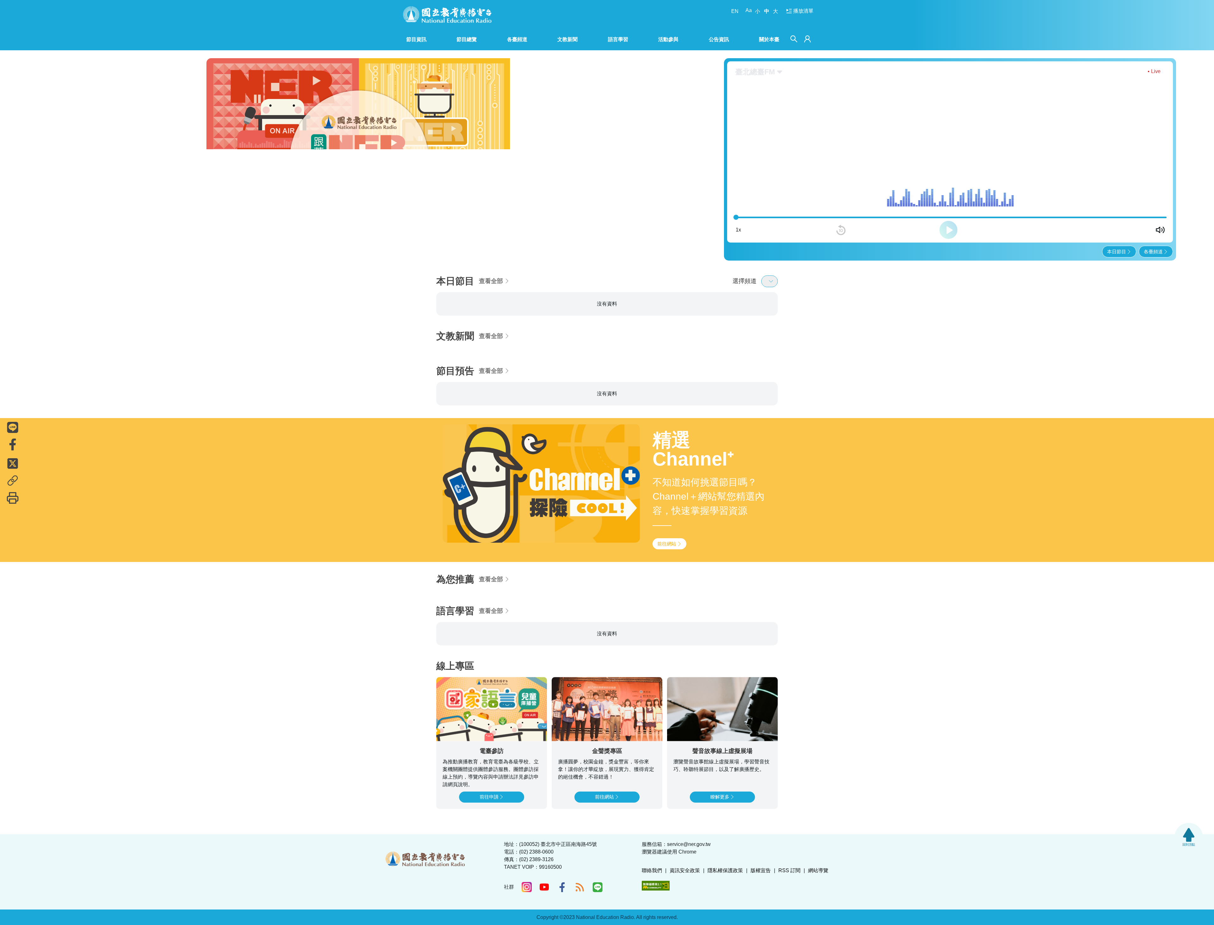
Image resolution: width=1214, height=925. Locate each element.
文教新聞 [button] (567, 39)
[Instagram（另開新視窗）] (527, 887)
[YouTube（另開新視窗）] (544, 887)
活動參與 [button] (668, 39)
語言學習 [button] (618, 39)
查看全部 (491, 281)
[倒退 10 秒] (841, 230)
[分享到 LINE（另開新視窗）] (12, 427)
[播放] (948, 229)
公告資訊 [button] (719, 39)
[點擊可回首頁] (447, 14)
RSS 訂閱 (789, 870)
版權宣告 (761, 870)
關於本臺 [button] (769, 39)
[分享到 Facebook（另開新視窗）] (13, 444)
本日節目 (1116, 251)
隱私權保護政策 (725, 870)
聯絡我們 (652, 870)
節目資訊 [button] (416, 39)
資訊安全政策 (685, 870)
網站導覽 (818, 870)
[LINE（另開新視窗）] (597, 887)
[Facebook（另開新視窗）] (562, 887)
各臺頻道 (1153, 251)
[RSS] (580, 887)
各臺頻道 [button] (517, 39)
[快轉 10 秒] (1056, 230)
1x (738, 229)
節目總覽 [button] (467, 39)
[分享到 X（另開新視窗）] (13, 463)
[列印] (12, 497)
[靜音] (1160, 230)
